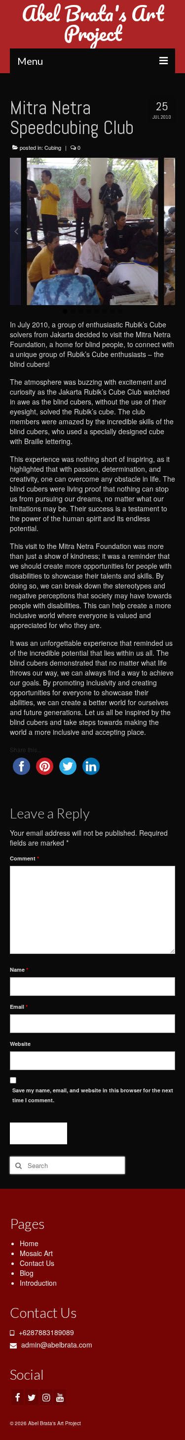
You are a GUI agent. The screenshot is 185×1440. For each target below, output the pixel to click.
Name (19, 969)
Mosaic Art (36, 1253)
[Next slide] (168, 231)
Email (19, 1006)
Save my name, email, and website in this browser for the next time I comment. (92, 1095)
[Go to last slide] (17, 231)
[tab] (65, 311)
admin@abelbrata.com (55, 1345)
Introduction (38, 1283)
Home (29, 1243)
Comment (24, 858)
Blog (27, 1273)
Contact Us (37, 1263)
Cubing (52, 147)
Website (20, 1043)
